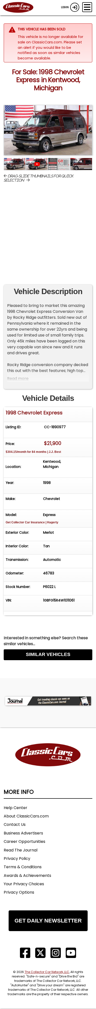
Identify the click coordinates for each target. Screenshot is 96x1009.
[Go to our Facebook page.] (25, 953)
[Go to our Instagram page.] (55, 953)
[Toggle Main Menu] (87, 7)
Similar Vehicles (48, 654)
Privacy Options (19, 892)
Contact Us (15, 824)
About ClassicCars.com (26, 816)
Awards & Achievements (27, 875)
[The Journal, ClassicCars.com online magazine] (48, 701)
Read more (18, 378)
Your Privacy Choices (24, 884)
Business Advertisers (23, 833)
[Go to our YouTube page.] (71, 953)
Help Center (15, 808)
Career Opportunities (24, 841)
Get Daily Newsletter (48, 921)
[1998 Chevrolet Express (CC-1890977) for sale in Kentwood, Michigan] (48, 130)
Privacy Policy (17, 858)
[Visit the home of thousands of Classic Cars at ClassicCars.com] (21, 7)
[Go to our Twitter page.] (40, 953)
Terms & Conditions (23, 867)
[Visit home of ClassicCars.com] (48, 762)
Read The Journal (20, 850)
